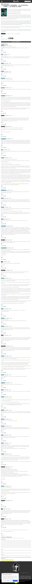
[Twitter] (11, 38)
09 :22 (11, 318)
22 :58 (11, 486)
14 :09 (10, 157)
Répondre (3, 52)
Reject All (10, 580)
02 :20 (10, 308)
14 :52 (10, 207)
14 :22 (10, 198)
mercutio (3, 95)
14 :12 (12, 190)
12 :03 (11, 95)
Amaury (2, 45)
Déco (22, 577)
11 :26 (10, 71)
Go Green (25, 577)
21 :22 (10, 278)
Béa (2, 54)
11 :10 (10, 45)
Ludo (2, 308)
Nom (2, 549)
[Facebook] (9, 38)
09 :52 (10, 326)
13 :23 (9, 149)
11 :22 (10, 63)
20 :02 (10, 396)
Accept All (15, 580)
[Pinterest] (12, 38)
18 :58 (9, 261)
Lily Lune (3, 382)
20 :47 (10, 419)
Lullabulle (3, 190)
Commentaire (3, 539)
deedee (2, 157)
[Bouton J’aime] (1, 36)
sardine (2, 87)
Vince (2, 389)
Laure (2, 198)
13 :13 (11, 382)
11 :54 (10, 87)
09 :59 (10, 335)
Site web (2, 554)
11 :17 (9, 54)
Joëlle (2, 207)
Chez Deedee (22, 576)
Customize (5, 580)
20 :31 (10, 410)
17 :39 (11, 500)
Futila (2, 326)
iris (2, 149)
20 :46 (11, 270)
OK (16, 582)
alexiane (3, 78)
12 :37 (11, 126)
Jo (21, 30)
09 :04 (11, 426)
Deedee (16, 1)
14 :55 (10, 389)
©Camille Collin (17, 572)
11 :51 (11, 78)
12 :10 (10, 115)
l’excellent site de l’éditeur (25, 22)
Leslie (2, 63)
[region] (10, 577)
